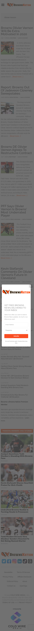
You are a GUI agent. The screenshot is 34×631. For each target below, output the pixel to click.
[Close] (30, 286)
